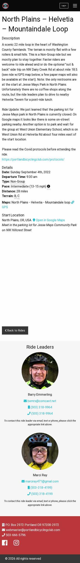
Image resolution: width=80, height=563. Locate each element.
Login (64, 5)
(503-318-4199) (41, 487)
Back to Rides (16, 330)
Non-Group (17, 181)
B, (15, 196)
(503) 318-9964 (41, 407)
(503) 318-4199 (41, 494)
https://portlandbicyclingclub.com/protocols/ (33, 159)
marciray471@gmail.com (42, 481)
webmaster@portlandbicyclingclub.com (33, 530)
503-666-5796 (16, 535)
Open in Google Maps (50, 220)
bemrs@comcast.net (42, 401)
